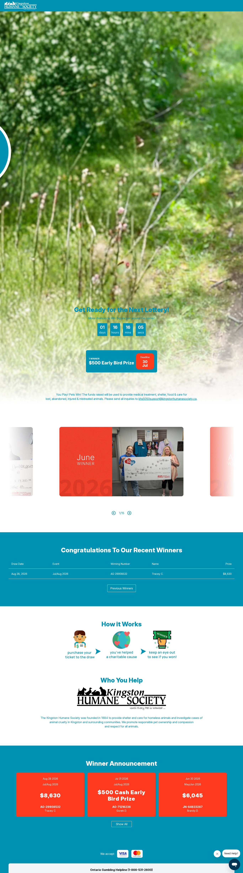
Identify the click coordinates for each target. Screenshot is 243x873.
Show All (121, 824)
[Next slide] (216, 461)
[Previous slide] (27, 461)
